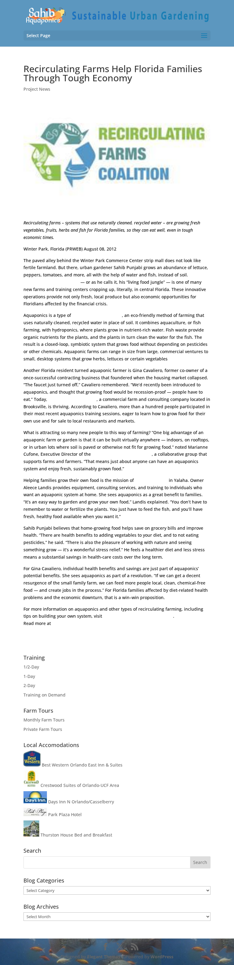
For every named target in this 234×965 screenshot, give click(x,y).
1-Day (29, 676)
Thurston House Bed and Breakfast (75, 835)
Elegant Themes (103, 957)
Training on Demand (44, 695)
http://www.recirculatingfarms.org (138, 616)
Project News (36, 89)
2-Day (29, 685)
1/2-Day (31, 667)
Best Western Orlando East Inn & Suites (81, 765)
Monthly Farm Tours (44, 720)
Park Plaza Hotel (64, 814)
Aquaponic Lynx (151, 480)
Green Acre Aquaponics (72, 399)
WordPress (162, 957)
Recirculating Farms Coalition (122, 454)
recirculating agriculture (97, 315)
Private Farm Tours (42, 729)
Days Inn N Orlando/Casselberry (80, 802)
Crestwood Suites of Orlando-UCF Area (79, 785)
